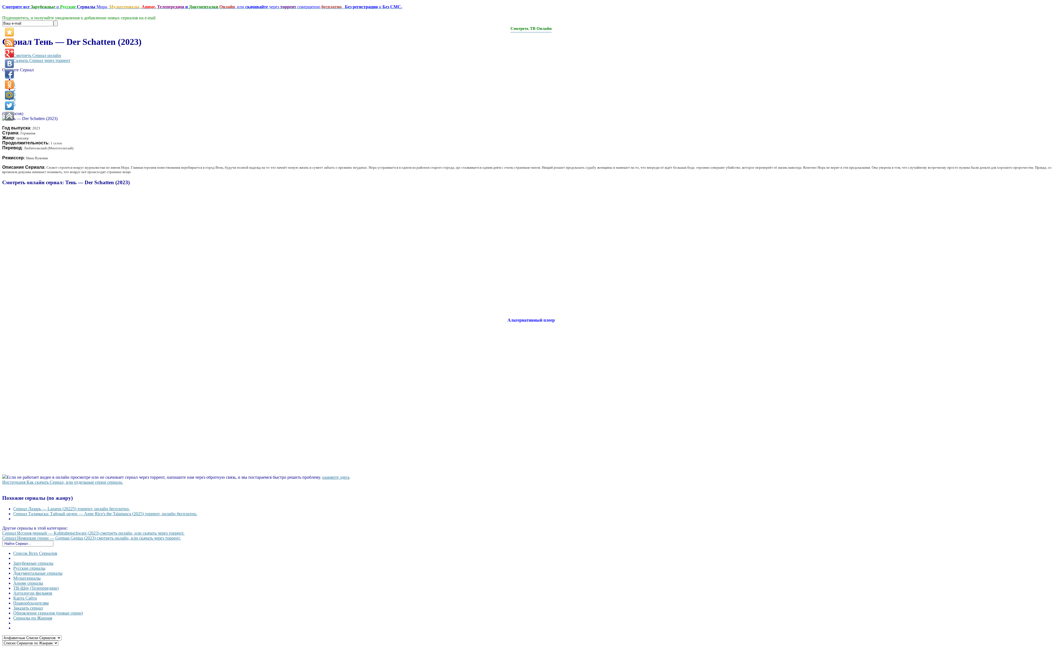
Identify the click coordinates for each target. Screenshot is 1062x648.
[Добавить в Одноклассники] (9, 84)
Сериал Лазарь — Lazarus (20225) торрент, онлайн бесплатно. (71, 508)
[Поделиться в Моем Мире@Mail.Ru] (9, 95)
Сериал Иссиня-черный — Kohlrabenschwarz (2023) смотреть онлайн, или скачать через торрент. (93, 533)
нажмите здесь (336, 477)
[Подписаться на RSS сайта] (9, 42)
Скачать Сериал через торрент (41, 60)
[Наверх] (9, 116)
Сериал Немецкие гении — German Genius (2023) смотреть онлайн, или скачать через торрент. (91, 538)
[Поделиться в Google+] (9, 53)
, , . (202, 6)
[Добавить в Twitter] (9, 105)
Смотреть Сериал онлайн (37, 55)
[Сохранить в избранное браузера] (9, 32)
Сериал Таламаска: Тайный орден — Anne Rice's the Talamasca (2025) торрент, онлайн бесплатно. (105, 513)
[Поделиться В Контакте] (9, 63)
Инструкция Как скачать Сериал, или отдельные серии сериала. (62, 482)
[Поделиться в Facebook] (9, 74)
